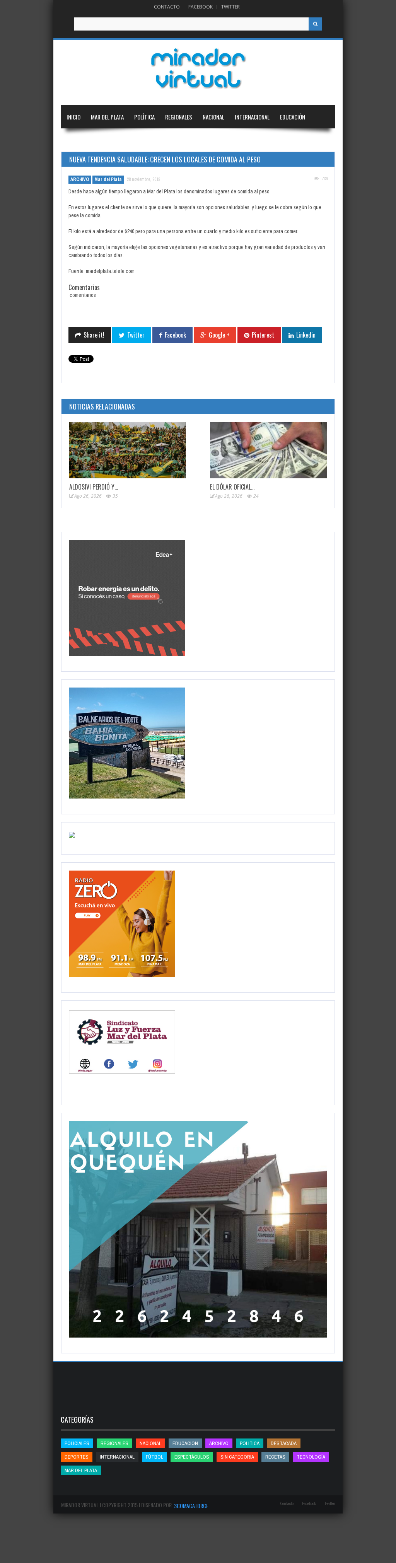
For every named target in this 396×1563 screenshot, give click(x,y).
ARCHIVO (79, 179)
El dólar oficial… (232, 486)
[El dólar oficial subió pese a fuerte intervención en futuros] (268, 450)
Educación (292, 117)
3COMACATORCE (191, 1506)
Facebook (200, 6)
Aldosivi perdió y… (93, 486)
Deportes (78, 140)
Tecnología (121, 140)
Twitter (230, 6)
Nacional (213, 117)
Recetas (275, 1457)
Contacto (167, 6)
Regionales (178, 117)
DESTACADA (284, 1443)
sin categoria (237, 1457)
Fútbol (154, 1457)
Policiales (77, 1443)
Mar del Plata (107, 117)
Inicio (73, 117)
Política (144, 117)
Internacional (252, 117)
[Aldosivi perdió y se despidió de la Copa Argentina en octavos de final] (127, 450)
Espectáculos (191, 1457)
